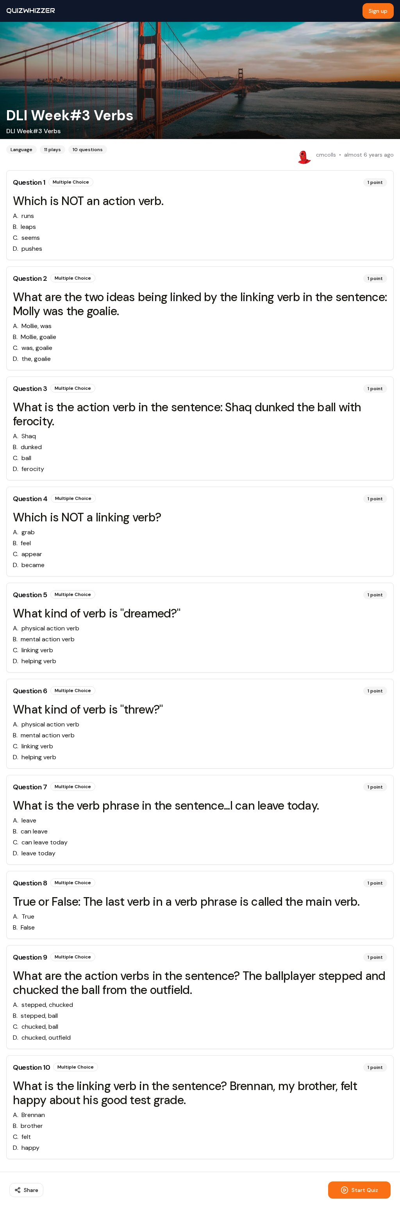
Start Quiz (365, 1190)
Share (31, 1190)
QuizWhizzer (30, 11)
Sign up (378, 10)
